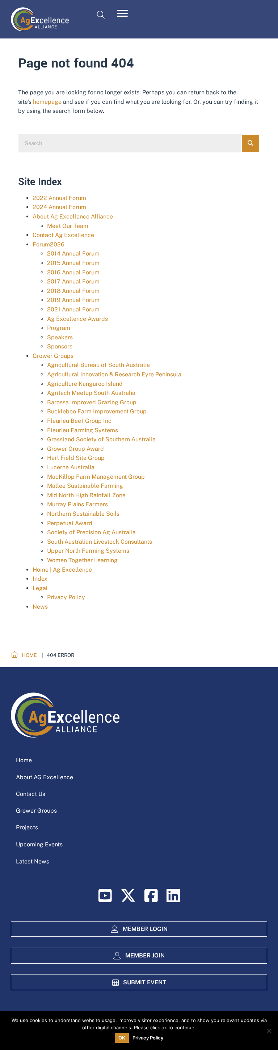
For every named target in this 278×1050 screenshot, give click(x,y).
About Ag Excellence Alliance (73, 216)
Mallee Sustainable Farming (85, 485)
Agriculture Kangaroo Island (85, 383)
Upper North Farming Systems (88, 550)
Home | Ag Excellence (62, 569)
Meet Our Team (67, 225)
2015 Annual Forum (73, 263)
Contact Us (30, 793)
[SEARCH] (250, 143)
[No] (269, 1030)
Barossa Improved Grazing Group (91, 402)
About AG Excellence (44, 777)
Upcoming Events (39, 844)
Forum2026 (48, 244)
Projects (27, 827)
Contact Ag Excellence (63, 235)
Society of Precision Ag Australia (91, 532)
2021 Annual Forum (73, 309)
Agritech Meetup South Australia (91, 392)
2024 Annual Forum (59, 207)
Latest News (32, 861)
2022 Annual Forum (59, 198)
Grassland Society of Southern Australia (101, 439)
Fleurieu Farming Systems (82, 430)
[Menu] (122, 13)
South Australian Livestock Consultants (99, 541)
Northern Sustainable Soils (83, 513)
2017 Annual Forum (73, 281)
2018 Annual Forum (73, 290)
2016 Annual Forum (73, 272)
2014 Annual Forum (73, 253)
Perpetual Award (69, 523)
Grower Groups (53, 355)
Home (24, 760)
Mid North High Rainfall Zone (86, 495)
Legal (40, 588)
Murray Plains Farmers (77, 504)
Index (40, 578)
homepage (47, 101)
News (40, 606)
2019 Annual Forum (73, 300)
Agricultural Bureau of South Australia (98, 364)
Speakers (60, 337)
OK (121, 1038)
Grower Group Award (75, 448)
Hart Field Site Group (76, 457)
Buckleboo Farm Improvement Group (97, 411)
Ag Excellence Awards (77, 318)
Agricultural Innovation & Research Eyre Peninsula (114, 374)
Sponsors (59, 346)
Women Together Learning (82, 560)
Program (58, 327)
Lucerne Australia (70, 467)
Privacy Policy (66, 597)
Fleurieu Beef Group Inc (79, 420)
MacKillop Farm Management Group (96, 476)
